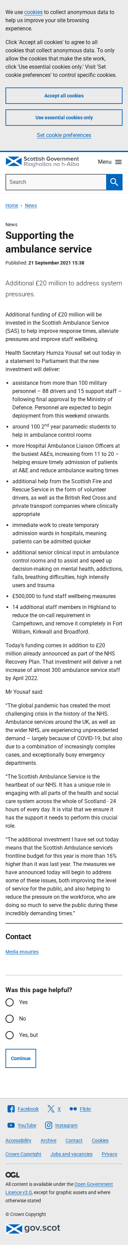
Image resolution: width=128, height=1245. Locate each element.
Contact (74, 1140)
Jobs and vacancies (72, 1154)
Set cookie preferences (64, 135)
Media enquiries (22, 952)
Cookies (100, 1140)
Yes (23, 1002)
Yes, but (28, 1035)
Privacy (109, 1154)
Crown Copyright (23, 1154)
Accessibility (18, 1140)
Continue (21, 1058)
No (22, 1018)
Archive (48, 1140)
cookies (33, 12)
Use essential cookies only (64, 117)
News (31, 205)
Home (11, 205)
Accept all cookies (64, 95)
